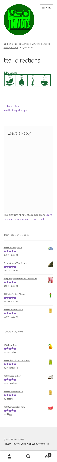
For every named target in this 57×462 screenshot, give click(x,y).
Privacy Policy (11, 443)
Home (10, 43)
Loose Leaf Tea (22, 43)
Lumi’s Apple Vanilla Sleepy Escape (15, 108)
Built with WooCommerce (35, 443)
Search (28, 456)
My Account (9, 456)
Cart (44, 453)
